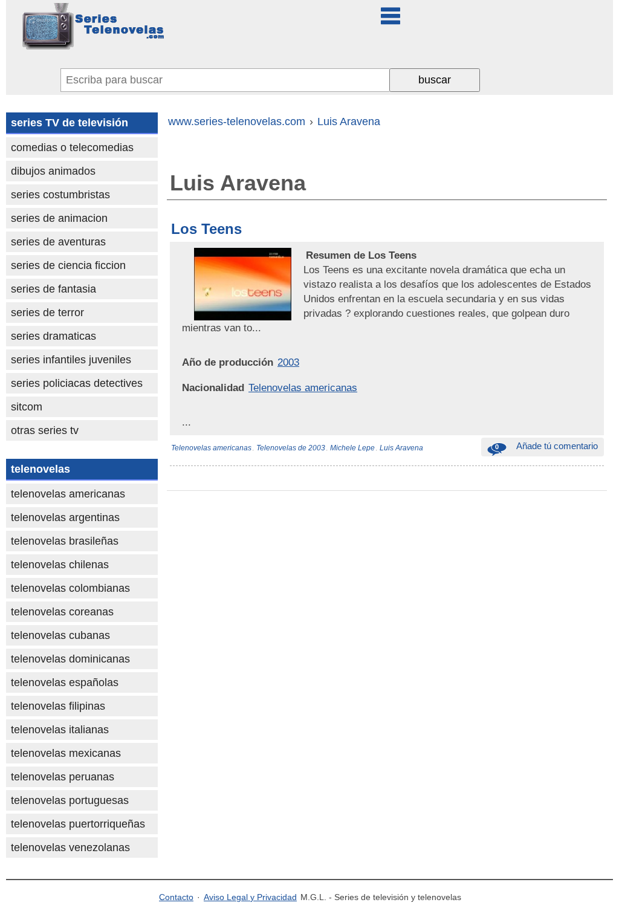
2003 (288, 362)
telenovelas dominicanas (70, 659)
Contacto (176, 897)
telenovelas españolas (64, 682)
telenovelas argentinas (65, 517)
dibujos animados (53, 171)
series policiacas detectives (77, 383)
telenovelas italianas (60, 730)
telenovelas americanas (68, 494)
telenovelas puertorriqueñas (78, 824)
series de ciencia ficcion (68, 265)
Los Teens (206, 229)
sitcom (26, 407)
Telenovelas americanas (302, 387)
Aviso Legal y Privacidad (250, 897)
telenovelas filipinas (58, 706)
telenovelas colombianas (70, 588)
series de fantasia (53, 289)
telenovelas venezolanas (70, 847)
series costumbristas (60, 195)
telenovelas (40, 469)
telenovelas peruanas (62, 777)
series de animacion (59, 218)
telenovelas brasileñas (64, 541)
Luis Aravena (401, 448)
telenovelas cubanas (60, 635)
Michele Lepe (352, 448)
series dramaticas (53, 336)
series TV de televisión (69, 123)
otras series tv (45, 430)
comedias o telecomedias (72, 147)
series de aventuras (58, 242)
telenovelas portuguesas (70, 800)
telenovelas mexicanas (66, 753)
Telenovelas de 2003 (290, 448)
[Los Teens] (304, 255)
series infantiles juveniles (71, 360)
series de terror (47, 312)
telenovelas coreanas (62, 612)
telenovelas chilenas (60, 565)
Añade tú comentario (546, 446)
